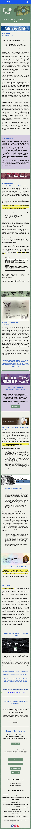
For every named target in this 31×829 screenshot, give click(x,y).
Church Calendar (15, 768)
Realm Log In (15, 772)
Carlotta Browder (7, 678)
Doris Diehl (21, 678)
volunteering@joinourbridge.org (14, 444)
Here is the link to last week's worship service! (15, 689)
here (16, 205)
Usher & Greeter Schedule (15, 764)
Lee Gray (4, 797)
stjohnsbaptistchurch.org (17, 821)
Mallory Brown (6, 814)
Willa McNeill (12, 681)
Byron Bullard (14, 678)
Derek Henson (6, 816)
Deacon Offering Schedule (15, 759)
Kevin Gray (5, 807)
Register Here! (15, 406)
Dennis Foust (5, 794)
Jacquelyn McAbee (6, 811)
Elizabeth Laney (12, 680)
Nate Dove (4, 800)
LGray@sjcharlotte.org (20, 598)
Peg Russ (24, 681)
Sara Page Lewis (20, 680)
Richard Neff (18, 681)
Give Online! (15, 744)
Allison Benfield (6, 804)
